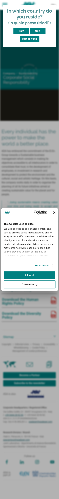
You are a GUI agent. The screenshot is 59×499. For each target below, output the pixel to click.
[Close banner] (54, 212)
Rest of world (29, 38)
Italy (21, 30)
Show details (42, 265)
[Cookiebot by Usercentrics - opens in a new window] (35, 213)
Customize (28, 284)
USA (37, 30)
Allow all (29, 275)
